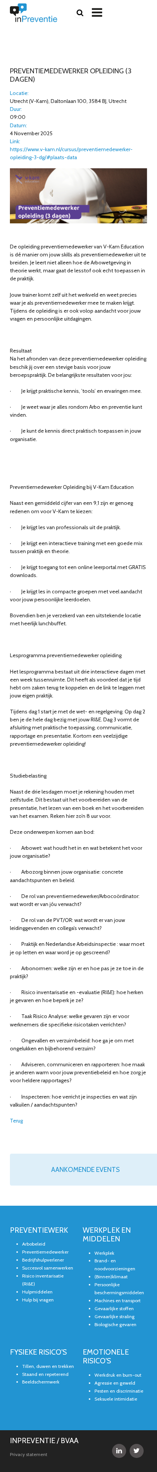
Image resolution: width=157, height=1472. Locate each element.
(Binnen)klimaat (111, 1276)
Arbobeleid (33, 1244)
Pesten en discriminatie (119, 1391)
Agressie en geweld (115, 1383)
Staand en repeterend (45, 1374)
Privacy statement (28, 1454)
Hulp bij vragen (38, 1300)
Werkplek (104, 1253)
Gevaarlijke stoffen (114, 1308)
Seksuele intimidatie (116, 1399)
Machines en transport (118, 1300)
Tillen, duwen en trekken (48, 1366)
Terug (16, 1120)
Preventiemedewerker (45, 1252)
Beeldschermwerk (40, 1382)
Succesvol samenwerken (47, 1268)
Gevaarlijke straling (115, 1316)
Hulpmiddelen (37, 1292)
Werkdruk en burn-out (118, 1375)
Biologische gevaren (115, 1324)
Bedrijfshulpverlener (43, 1260)
